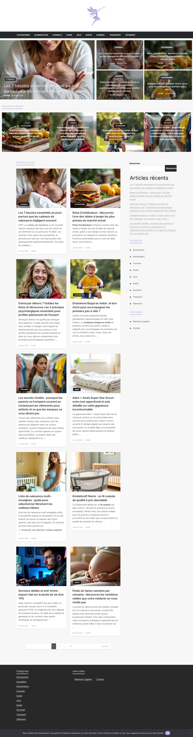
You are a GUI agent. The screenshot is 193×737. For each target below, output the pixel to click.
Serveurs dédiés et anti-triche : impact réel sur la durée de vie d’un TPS (41, 594)
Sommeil (100, 35)
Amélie (7, 95)
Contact (136, 328)
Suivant (105, 646)
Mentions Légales (141, 321)
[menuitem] (23, 35)
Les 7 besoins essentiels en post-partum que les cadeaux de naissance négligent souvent (45, 88)
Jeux (79, 35)
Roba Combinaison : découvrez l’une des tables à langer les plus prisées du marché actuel (167, 56)
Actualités (21, 681)
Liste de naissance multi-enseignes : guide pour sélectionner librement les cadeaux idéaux (35, 502)
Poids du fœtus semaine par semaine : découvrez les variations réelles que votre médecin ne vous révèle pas (95, 596)
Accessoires (23, 35)
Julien (33, 626)
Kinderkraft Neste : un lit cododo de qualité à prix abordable (93, 498)
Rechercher (135, 163)
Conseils (57, 35)
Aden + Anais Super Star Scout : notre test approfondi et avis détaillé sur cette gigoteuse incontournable (93, 403)
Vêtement (130, 35)
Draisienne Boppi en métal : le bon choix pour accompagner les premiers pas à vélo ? (167, 86)
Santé (89, 35)
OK (167, 733)
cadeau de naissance (37, 225)
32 (71, 646)
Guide (69, 35)
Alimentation (41, 35)
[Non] (189, 733)
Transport (115, 35)
